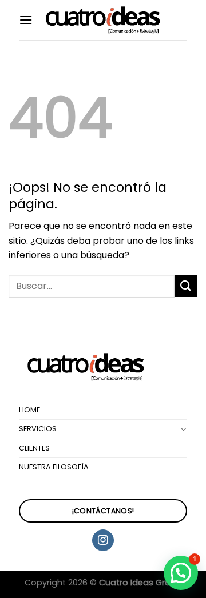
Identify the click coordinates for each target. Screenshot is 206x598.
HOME (29, 410)
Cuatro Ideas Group (140, 582)
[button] (181, 573)
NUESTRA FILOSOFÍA (54, 467)
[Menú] (26, 20)
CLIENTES (34, 448)
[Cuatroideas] (103, 20)
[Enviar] (186, 286)
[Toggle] (183, 429)
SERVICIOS (38, 429)
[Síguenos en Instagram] (102, 540)
